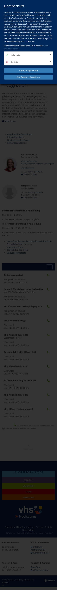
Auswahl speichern (28, 70)
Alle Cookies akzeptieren (28, 77)
